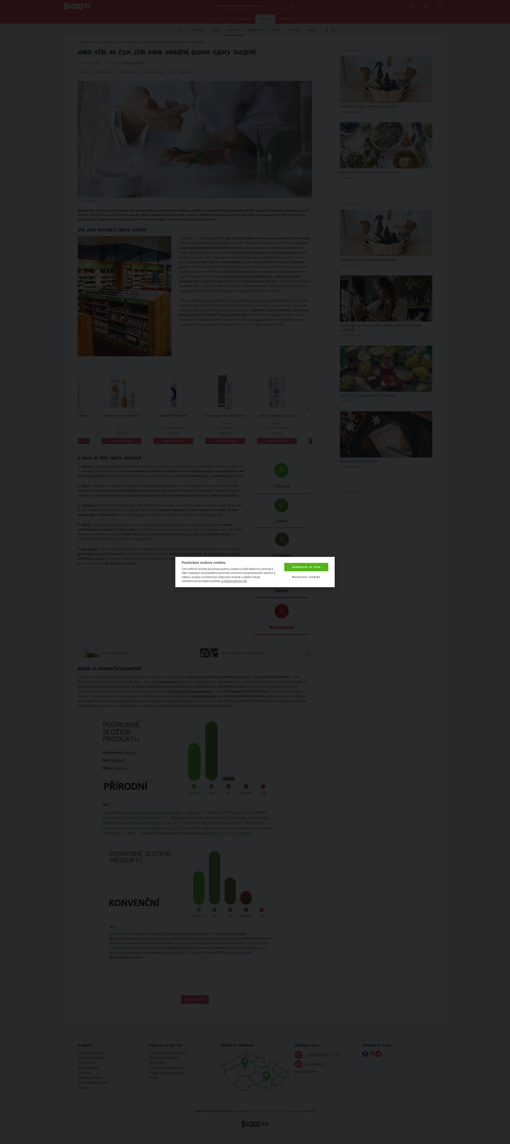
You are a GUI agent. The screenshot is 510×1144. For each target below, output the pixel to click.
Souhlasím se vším (306, 567)
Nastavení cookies (306, 576)
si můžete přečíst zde (234, 581)
